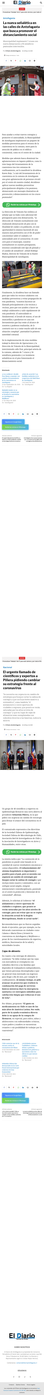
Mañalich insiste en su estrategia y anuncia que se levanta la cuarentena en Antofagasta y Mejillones (10, 394)
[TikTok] (25, 1377)
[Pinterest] (16, 61)
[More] (34, 61)
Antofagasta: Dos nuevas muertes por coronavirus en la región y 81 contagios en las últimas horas (33, 439)
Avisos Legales (31, 1385)
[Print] (32, 414)
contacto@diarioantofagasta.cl (26, 1363)
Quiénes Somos (20, 1385)
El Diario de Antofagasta (13, 51)
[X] (11, 61)
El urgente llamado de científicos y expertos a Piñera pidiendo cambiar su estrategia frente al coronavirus (11, 439)
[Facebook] (6, 61)
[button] (3, 3)
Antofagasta (9, 18)
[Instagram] (19, 1377)
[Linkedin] (25, 61)
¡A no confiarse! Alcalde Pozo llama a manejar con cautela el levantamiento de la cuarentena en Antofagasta (11, 378)
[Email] (30, 61)
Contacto (11, 1385)
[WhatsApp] (20, 61)
